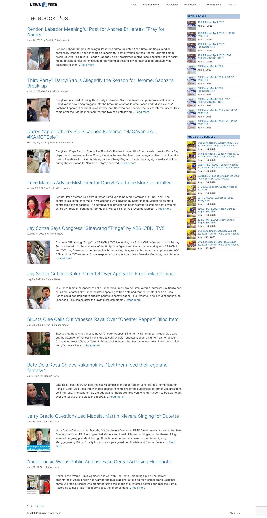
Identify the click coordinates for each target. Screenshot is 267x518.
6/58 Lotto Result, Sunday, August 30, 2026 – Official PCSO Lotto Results (218, 144)
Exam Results (214, 4)
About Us (235, 513)
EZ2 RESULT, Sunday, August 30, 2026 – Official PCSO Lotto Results (218, 177)
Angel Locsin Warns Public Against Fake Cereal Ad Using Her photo (99, 461)
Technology (171, 4)
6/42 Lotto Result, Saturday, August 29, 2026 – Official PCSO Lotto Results (218, 243)
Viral (57, 421)
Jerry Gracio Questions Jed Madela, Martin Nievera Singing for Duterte (103, 416)
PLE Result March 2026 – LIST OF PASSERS (215, 78)
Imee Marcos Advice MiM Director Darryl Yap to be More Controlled (99, 182)
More (230, 4)
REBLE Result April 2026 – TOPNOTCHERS (211, 45)
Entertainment (151, 4)
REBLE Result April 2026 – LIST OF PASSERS (216, 34)
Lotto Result (190, 4)
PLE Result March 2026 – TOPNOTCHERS (211, 89)
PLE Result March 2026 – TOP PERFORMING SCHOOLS (213, 100)
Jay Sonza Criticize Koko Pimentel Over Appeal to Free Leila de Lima (100, 273)
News (134, 4)
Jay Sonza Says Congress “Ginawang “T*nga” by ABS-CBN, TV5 (96, 228)
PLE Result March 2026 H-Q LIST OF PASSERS (217, 123)
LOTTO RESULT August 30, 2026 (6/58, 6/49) (215, 199)
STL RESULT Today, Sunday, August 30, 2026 (217, 188)
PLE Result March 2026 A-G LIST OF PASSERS (217, 112)
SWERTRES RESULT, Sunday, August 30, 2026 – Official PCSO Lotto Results (218, 166)
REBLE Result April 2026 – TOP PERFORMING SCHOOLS (214, 57)
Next (39, 506)
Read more (87, 64)
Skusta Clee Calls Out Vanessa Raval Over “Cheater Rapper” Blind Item (102, 319)
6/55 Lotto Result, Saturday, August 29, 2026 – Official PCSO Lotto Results (218, 232)
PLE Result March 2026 (210, 66)
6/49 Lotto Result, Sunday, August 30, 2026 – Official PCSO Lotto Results (218, 155)
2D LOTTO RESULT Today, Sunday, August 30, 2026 (216, 221)
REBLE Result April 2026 (210, 22)
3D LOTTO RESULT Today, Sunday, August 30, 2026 (216, 210)
